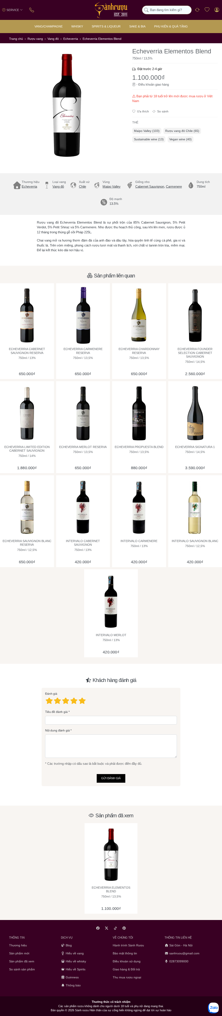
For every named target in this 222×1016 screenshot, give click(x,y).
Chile (82, 186)
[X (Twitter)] (106, 928)
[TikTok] (115, 928)
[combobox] (167, 10)
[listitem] (67, 105)
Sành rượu (82, 1010)
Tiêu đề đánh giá (56, 712)
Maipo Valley (112, 186)
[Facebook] (97, 928)
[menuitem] (146, 131)
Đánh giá (51, 693)
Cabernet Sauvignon (149, 186)
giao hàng (162, 84)
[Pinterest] (124, 928)
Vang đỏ (58, 186)
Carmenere (174, 186)
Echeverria (29, 186)
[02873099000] (32, 10)
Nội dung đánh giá (57, 730)
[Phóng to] (67, 105)
